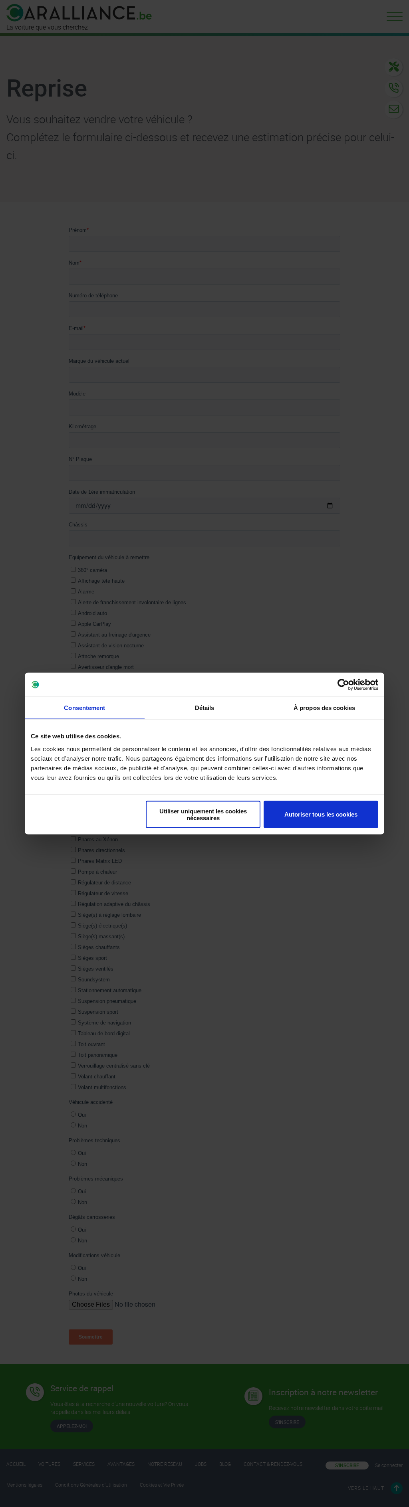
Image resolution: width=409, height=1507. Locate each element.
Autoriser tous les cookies (320, 814)
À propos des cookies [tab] (324, 707)
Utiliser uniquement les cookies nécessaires (203, 814)
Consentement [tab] (84, 707)
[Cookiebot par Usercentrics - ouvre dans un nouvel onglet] (343, 685)
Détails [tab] (204, 707)
